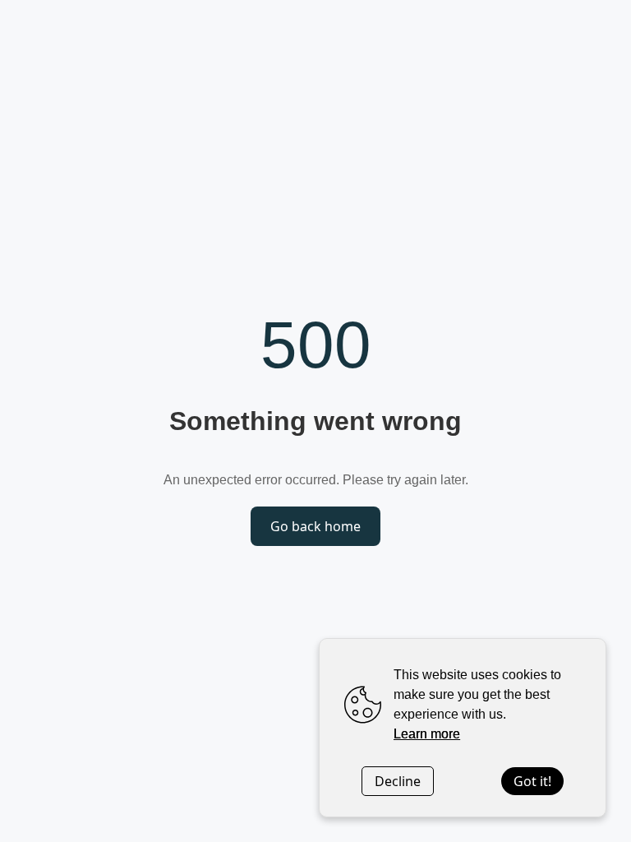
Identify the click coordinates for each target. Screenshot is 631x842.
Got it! (532, 781)
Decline (398, 781)
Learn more (427, 734)
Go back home (315, 526)
